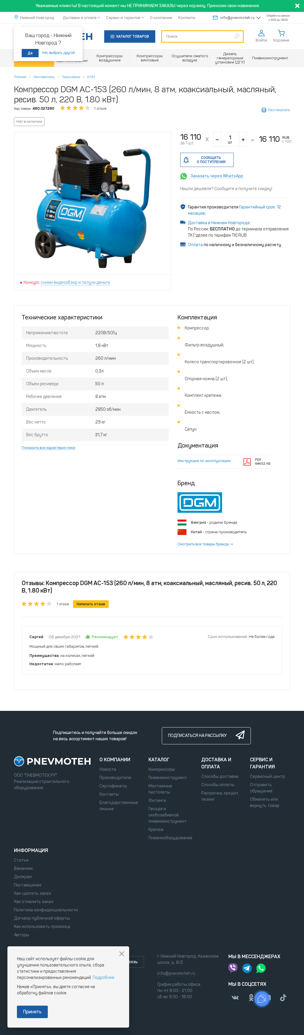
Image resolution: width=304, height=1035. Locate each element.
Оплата (195, 244)
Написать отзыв (91, 604)
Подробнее (103, 977)
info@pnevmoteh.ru (237, 17)
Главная (20, 77)
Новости (107, 769)
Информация (31, 850)
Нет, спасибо (121, 953)
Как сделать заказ (32, 893)
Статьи (21, 860)
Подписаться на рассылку (197, 735)
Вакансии (23, 868)
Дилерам (23, 876)
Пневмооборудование (170, 837)
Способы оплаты (217, 784)
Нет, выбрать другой (58, 53)
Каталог (159, 759)
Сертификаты (113, 786)
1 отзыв (100, 108)
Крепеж (156, 829)
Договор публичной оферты (42, 918)
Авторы (21, 934)
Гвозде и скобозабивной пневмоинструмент (167, 815)
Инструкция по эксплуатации (204, 460)
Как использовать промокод (42, 926)
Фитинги (157, 800)
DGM (91, 77)
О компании (161, 17)
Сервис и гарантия (123, 17)
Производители (115, 777)
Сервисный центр (267, 776)
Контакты (186, 17)
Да (30, 53)
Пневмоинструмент (167, 777)
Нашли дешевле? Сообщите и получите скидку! (226, 188)
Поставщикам (27, 885)
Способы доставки (219, 776)
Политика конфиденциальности (46, 910)
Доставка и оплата (79, 17)
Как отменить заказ (33, 901)
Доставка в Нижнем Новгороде (219, 222)
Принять (32, 1012)
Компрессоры (44, 77)
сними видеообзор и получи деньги (75, 282)
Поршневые (71, 77)
